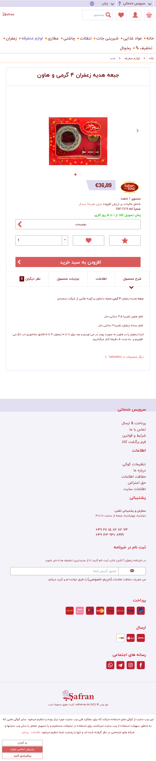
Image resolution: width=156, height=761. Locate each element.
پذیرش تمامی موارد (22, 749)
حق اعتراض (137, 482)
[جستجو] (111, 14)
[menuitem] (103, 3)
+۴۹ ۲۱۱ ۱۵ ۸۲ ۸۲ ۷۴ (111, 529)
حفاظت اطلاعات (133, 476)
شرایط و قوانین (134, 435)
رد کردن (22, 743)
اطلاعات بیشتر (31, 732)
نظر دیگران (30, 279)
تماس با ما (137, 429)
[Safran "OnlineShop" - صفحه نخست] (8, 13)
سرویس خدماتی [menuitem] (134, 3)
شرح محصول (132, 279)
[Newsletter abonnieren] (132, 571)
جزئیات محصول (68, 279)
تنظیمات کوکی (134, 464)
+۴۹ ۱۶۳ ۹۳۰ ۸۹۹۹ (109, 534)
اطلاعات (101, 279)
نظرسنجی (125, 240)
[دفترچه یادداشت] (121, 15)
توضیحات (80, 224)
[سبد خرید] (149, 15)
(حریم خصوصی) (100, 579)
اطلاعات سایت (135, 489)
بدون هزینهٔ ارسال (90, 204)
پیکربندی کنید (22, 756)
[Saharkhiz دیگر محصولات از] (130, 187)
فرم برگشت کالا (134, 442)
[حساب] (135, 15)
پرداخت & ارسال (134, 423)
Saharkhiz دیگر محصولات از (126, 357)
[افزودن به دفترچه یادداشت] (88, 240)
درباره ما (139, 470)
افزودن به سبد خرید (80, 262)
